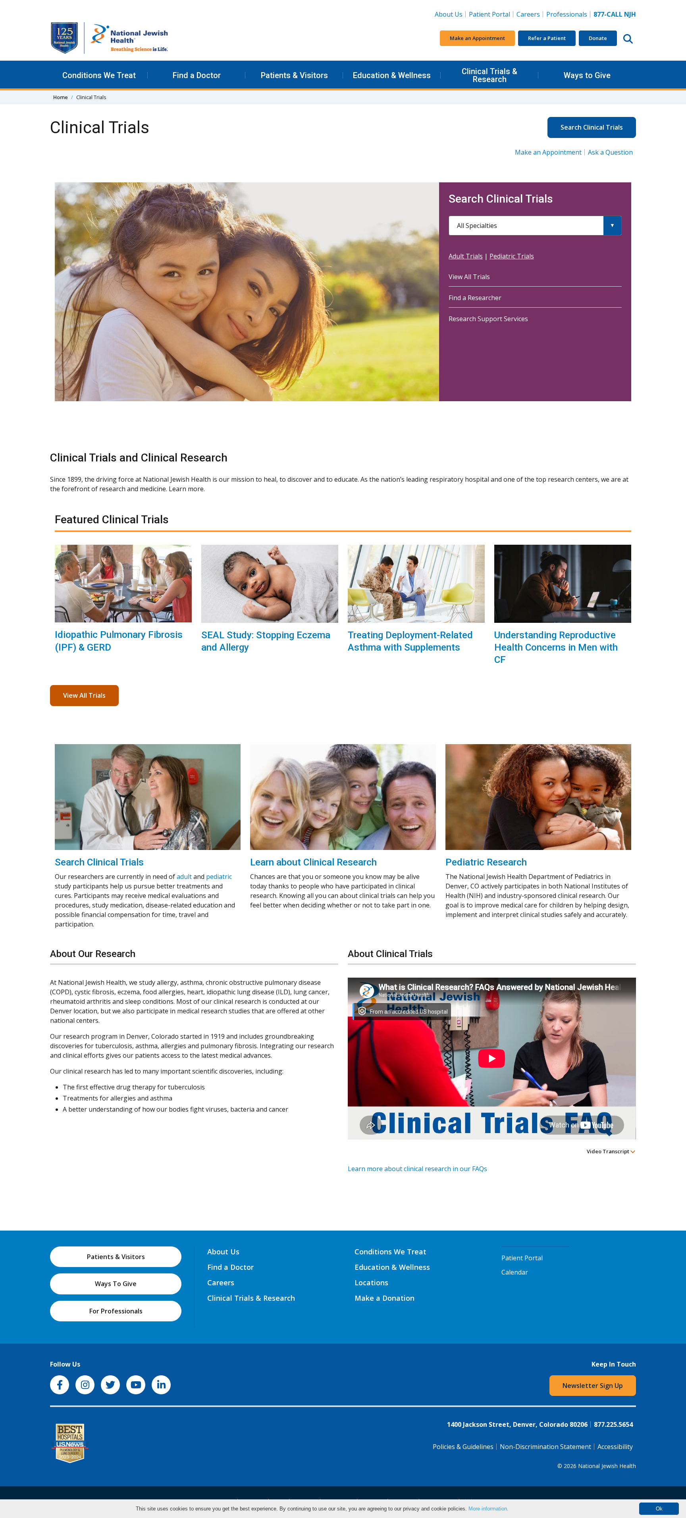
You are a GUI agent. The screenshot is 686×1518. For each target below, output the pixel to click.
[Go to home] (109, 38)
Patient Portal (489, 14)
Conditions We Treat (99, 75)
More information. (488, 1509)
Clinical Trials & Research (489, 75)
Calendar (514, 1272)
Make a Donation (384, 1298)
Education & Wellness (392, 75)
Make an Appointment (477, 38)
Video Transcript (608, 1151)
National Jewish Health (607, 1466)
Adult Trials (466, 256)
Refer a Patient (547, 38)
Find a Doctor (197, 75)
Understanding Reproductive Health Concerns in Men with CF (556, 647)
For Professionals (116, 1311)
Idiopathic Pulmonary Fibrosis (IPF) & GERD (119, 641)
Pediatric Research (486, 862)
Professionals (566, 14)
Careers (529, 14)
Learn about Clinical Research (313, 862)
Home (60, 97)
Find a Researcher (475, 297)
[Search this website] (628, 38)
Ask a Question (610, 152)
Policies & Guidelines (463, 1446)
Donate (598, 38)
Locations (371, 1282)
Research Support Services (488, 318)
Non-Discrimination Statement (545, 1446)
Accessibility (615, 1446)
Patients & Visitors (294, 75)
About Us (448, 14)
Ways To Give (116, 1283)
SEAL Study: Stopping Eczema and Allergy (265, 641)
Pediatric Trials (511, 256)
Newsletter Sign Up (593, 1385)
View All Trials (469, 276)
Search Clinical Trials (592, 127)
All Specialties (477, 225)
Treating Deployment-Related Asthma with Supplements (410, 641)
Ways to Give (587, 75)
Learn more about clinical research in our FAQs (417, 1168)
